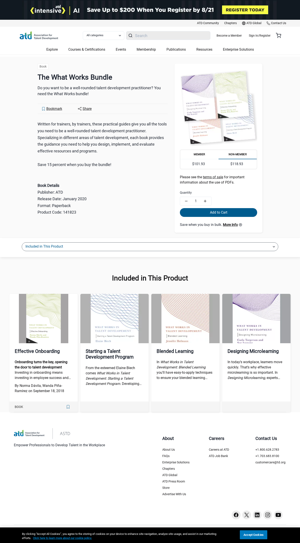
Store (166, 487)
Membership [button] (146, 49)
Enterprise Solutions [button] (238, 49)
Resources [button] (204, 49)
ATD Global (169, 475)
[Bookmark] (68, 407)
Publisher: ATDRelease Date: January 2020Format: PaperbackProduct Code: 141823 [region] (62, 198)
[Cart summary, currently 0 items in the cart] (280, 35)
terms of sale (213, 177)
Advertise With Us (174, 494)
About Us (168, 449)
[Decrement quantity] (186, 201)
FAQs (166, 456)
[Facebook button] (236, 515)
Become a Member (229, 35)
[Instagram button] (267, 515)
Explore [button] (52, 49)
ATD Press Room (173, 481)
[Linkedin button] (257, 515)
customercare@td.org (270, 462)
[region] (150, 535)
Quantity (186, 192)
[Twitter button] (246, 515)
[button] (232, 224)
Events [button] (121, 49)
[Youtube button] (278, 515)
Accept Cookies (254, 534)
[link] (208, 23)
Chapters (168, 468)
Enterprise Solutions (176, 462)
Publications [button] (176, 49)
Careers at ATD (219, 449)
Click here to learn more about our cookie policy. (62, 538)
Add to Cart (218, 212)
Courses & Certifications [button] (86, 49)
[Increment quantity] (205, 201)
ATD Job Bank (218, 456)
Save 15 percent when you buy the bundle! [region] (74, 164)
